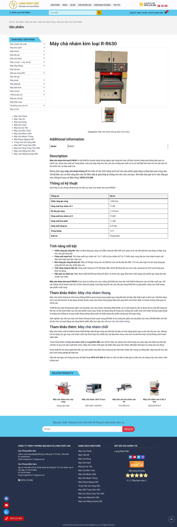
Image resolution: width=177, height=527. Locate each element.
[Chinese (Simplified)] (159, 5)
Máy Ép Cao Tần (21, 128)
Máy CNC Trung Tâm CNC (25, 145)
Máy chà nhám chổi (93, 327)
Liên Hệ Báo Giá (84, 5)
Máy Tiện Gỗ (19, 119)
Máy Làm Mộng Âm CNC (24, 151)
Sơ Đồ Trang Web (155, 13)
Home (11, 22)
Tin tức (116, 5)
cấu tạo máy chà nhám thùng (117, 321)
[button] (29, 12)
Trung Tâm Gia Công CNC (25, 142)
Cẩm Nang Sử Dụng (102, 5)
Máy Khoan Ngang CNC (24, 139)
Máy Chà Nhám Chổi (23, 133)
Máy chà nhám (31, 22)
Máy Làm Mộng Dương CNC (26, 154)
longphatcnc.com (94, 525)
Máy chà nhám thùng (47, 22)
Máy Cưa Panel (20, 116)
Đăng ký (128, 429)
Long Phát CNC (121, 451)
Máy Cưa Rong (20, 122)
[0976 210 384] (6, 518)
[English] (162, 5)
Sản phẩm (20, 22)
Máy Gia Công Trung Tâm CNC (27, 148)
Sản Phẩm (55, 5)
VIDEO (64, 5)
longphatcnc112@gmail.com (34, 459)
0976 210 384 (150, 5)
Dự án (72, 5)
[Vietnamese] (166, 5)
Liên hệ (132, 13)
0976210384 (25, 473)
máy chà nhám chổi (75, 342)
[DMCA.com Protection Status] (136, 464)
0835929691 (25, 457)
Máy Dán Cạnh (20, 125)
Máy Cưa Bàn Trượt (22, 131)
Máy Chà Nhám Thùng (23, 136)
